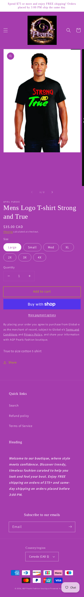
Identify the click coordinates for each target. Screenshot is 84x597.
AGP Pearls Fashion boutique (36, 588)
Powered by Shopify (59, 588)
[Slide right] (52, 192)
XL (67, 247)
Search (14, 405)
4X (39, 257)
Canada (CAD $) (39, 556)
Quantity (9, 267)
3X (25, 257)
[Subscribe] (70, 527)
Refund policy (19, 416)
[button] (6, 30)
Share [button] (13, 362)
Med (51, 247)
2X (10, 257)
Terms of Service (20, 426)
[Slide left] (32, 192)
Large (12, 247)
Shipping (8, 231)
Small (32, 247)
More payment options (42, 315)
